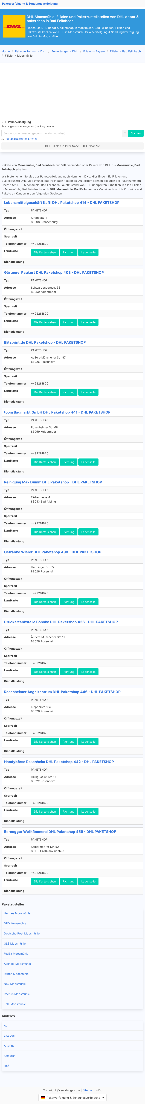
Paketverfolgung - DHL (30, 51)
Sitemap (88, 1090)
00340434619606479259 (21, 138)
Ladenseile (88, 252)
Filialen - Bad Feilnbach (125, 51)
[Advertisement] (72, 91)
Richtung (68, 252)
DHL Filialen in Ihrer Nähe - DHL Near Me (72, 146)
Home (6, 51)
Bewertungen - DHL (64, 51)
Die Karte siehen (45, 252)
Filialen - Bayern (94, 51)
